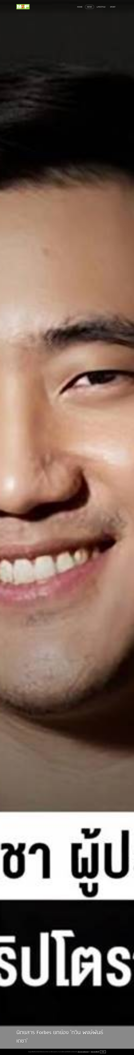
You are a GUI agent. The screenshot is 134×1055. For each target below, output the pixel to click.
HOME (79, 7)
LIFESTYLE (101, 7)
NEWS (89, 7)
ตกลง (103, 1052)
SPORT (112, 7)
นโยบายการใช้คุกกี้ (95, 1052)
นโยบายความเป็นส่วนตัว (83, 1052)
